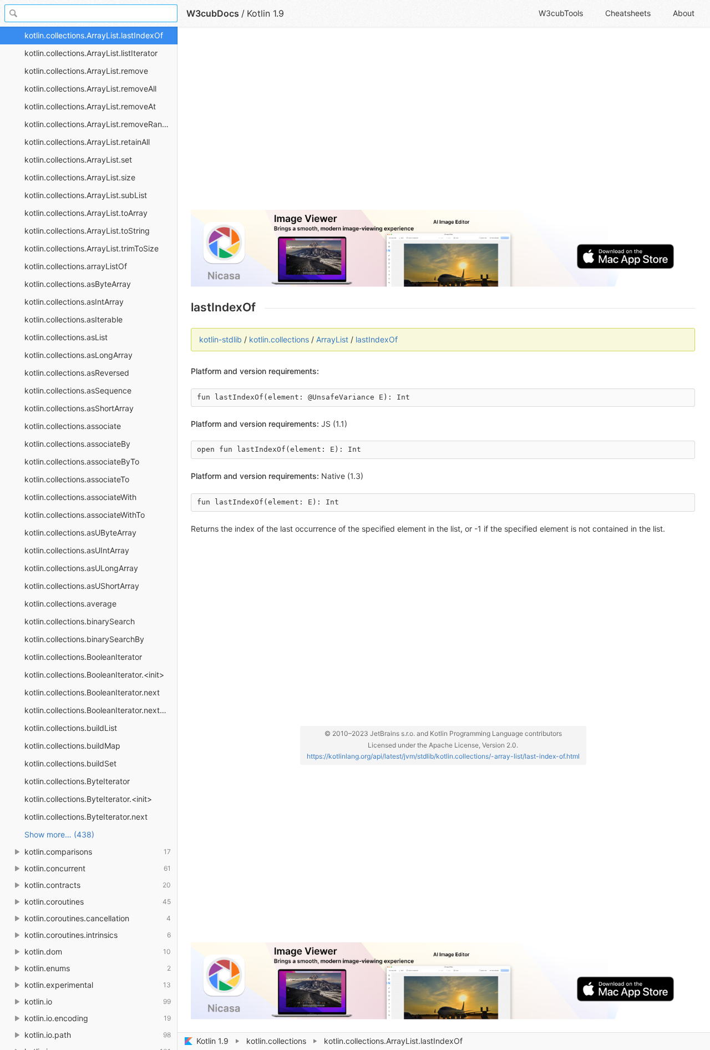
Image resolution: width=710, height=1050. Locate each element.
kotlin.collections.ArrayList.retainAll (87, 142)
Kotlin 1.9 (212, 1041)
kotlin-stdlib (220, 339)
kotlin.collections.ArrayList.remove (86, 70)
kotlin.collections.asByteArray (77, 284)
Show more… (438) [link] (59, 834)
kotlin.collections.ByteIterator (77, 781)
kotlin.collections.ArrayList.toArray (86, 213)
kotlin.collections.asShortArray (79, 408)
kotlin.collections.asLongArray (78, 355)
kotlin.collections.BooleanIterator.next (92, 692)
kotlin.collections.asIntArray (74, 301)
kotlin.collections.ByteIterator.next (86, 816)
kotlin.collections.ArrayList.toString (87, 230)
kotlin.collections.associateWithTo (84, 514)
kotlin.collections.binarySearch (79, 621)
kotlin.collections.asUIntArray (76, 550)
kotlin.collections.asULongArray (81, 568)
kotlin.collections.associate (72, 426)
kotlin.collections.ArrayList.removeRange (97, 124)
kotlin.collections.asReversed (76, 372)
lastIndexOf (377, 339)
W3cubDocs (212, 13)
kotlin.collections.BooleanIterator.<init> (94, 674)
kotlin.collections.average (70, 603)
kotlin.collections (276, 1041)
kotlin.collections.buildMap (72, 745)
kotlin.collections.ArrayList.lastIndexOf (93, 35)
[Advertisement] (443, 123)
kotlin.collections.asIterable (73, 319)
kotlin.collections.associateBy (77, 443)
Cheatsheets (628, 13)
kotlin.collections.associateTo (76, 479)
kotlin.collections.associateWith (80, 497)
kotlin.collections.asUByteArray (80, 532)
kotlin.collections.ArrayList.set (78, 159)
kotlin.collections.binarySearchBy (84, 639)
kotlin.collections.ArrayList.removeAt (90, 106)
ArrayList (332, 339)
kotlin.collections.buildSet (70, 763)
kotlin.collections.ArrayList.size (79, 177)
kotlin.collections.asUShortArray (81, 585)
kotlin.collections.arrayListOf (75, 266)
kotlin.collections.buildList (70, 728)
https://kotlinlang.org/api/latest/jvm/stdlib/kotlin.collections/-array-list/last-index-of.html (443, 756)
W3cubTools (561, 13)
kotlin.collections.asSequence (77, 390)
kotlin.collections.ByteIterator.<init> (88, 799)
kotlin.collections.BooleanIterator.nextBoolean (101, 710)
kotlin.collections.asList (66, 337)
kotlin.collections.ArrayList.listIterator (91, 53)
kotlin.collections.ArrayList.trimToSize (91, 248)
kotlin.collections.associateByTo (81, 461)
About (683, 13)
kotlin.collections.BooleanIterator (83, 657)
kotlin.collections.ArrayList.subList (85, 195)
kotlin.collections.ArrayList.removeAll (90, 88)
